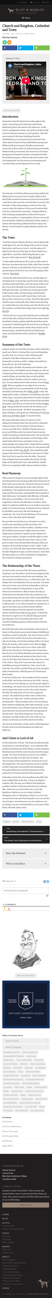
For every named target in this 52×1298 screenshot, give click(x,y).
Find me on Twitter (11, 1281)
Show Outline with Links (11, 110)
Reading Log (8, 1252)
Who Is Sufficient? (21, 1110)
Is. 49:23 (24, 450)
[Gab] (5, 42)
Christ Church (8, 1170)
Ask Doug (6, 1239)
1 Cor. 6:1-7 (31, 612)
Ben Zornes (7, 1121)
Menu (27, 18)
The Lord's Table (30, 1107)
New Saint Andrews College (14, 1176)
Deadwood (24, 1064)
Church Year (38, 1060)
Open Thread (19, 1087)
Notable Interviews (11, 1278)
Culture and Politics (10, 1064)
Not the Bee (7, 1140)
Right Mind (7, 1145)
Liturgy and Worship (11, 1075)
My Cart (36, 2)
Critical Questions (10, 1266)
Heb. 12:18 (33, 391)
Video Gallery (8, 1242)
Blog (5, 1218)
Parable (29, 1087)
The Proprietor (9, 1260)
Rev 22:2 (14, 273)
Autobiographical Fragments (14, 1056)
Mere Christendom (28, 821)
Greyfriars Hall (9, 1179)
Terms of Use (44, 1294)
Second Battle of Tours (11, 1099)
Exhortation (18, 1068)
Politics (6, 1091)
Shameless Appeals (10, 1103)
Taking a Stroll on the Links (13, 1107)
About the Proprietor (26, 976)
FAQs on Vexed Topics (12, 1275)
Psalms (23, 1095)
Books (6, 1246)
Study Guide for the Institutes (30, 1103)
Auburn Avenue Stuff (29, 1052)
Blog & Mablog (30, 10)
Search (47, 2)
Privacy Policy (33, 1294)
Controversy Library (11, 1272)
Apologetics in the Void (11, 1052)
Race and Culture (34, 1095)
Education (7, 1068)
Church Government (24, 1060)
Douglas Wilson (28, 34)
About (6, 1257)
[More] (9, 42)
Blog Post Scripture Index (14, 1263)
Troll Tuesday (8, 1110)
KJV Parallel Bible (10, 1136)
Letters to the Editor (33, 1072)
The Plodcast (8, 1226)
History (20, 1072)
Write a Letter (26, 1205)
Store (5, 1288)
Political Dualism (41, 1087)
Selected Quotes (27, 1099)
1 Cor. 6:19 (11, 415)
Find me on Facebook (12, 1284)
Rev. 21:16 (20, 415)
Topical (39, 821)
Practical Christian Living (34, 1091)
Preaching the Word (11, 1095)
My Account (22, 2)
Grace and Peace (9, 1072)
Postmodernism (17, 1091)
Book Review (31, 1056)
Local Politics (25, 1075)
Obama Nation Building (30, 1083)
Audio (6, 1223)
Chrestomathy (9, 1060)
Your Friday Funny (37, 1110)
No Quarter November (11, 1083)
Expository (7, 821)
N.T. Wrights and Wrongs (35, 1079)
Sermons (16, 821)
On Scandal (8, 1087)
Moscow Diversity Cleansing (13, 1079)
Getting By (29, 1068)
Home (5, 1214)
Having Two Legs (10, 1131)
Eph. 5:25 (14, 400)
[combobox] (26, 1041)
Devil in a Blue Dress (37, 1064)
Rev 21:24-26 (34, 257)
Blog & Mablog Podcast (13, 1229)
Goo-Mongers (40, 1068)
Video (5, 1233)
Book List (6, 1249)
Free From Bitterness (11, 1126)
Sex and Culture (41, 1099)
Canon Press (7, 1173)
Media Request (9, 1269)
